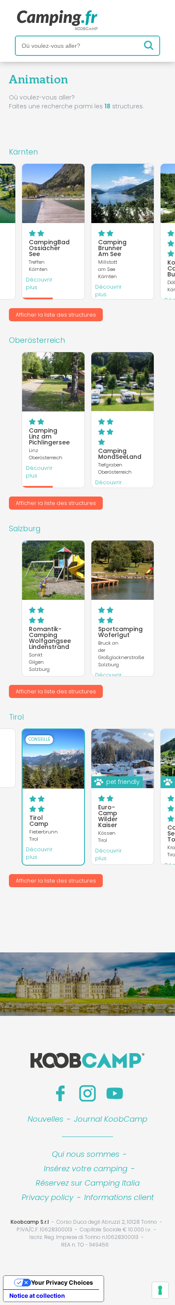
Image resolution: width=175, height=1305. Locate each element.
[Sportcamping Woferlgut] (122, 570)
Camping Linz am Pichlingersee (49, 436)
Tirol (16, 717)
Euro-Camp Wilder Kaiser (108, 816)
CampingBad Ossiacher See (49, 248)
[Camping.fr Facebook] (60, 1093)
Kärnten (23, 152)
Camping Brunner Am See (112, 248)
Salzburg (24, 529)
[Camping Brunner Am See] (122, 193)
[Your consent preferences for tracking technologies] (160, 1290)
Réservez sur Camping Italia (88, 1183)
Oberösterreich (37, 340)
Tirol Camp (38, 821)
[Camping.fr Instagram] (87, 1093)
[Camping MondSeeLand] (122, 381)
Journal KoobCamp (110, 1119)
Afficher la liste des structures (56, 314)
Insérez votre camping (85, 1168)
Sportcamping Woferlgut (120, 632)
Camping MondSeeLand (119, 454)
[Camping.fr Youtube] (114, 1093)
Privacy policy (47, 1197)
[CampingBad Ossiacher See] (53, 193)
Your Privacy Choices (62, 1282)
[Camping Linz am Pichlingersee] (53, 381)
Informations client (119, 1197)
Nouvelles (45, 1119)
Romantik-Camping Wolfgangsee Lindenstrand (50, 638)
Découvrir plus (39, 283)
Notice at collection (37, 1295)
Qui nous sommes (85, 1154)
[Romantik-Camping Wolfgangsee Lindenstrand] (53, 570)
